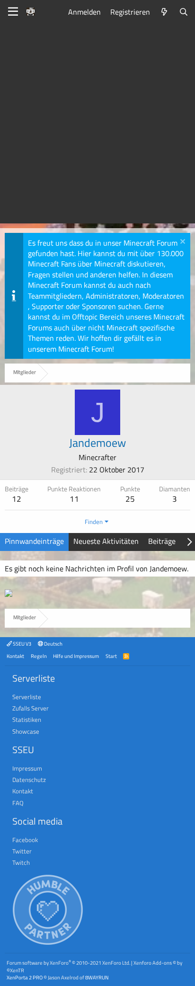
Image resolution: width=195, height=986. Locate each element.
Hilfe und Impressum (76, 656)
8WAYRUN (96, 977)
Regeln (39, 656)
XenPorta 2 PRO (25, 977)
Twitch (21, 862)
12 (16, 499)
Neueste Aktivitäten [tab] (106, 541)
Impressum (27, 768)
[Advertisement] (97, 125)
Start (111, 656)
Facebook (25, 839)
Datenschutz (29, 779)
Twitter (22, 851)
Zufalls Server (30, 708)
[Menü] (13, 12)
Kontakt (15, 656)
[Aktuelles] (164, 12)
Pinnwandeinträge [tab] (34, 541)
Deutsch (52, 644)
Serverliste (26, 697)
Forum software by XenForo (68, 963)
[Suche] (183, 12)
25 (130, 499)
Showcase (25, 731)
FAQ (18, 803)
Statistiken (26, 719)
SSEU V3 (21, 644)
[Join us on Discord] (8, 594)
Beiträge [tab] (162, 541)
